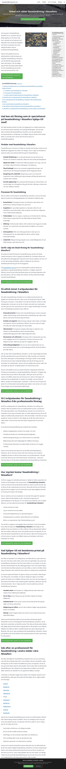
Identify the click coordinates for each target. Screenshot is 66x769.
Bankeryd (6, 703)
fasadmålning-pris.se (9, 267)
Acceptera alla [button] (28, 766)
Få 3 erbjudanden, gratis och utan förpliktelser (33, 19)
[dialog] (33, 763)
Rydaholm (6, 713)
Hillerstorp (6, 693)
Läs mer (46, 763)
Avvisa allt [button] (38, 766)
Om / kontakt (52, 2)
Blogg (60, 2)
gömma (19, 83)
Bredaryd (6, 687)
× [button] (64, 759)
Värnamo (6, 690)
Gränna (5, 710)
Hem (38, 2)
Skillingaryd (7, 706)
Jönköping (6, 700)
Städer (44, 2)
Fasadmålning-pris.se (10, 2)
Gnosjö (5, 683)
